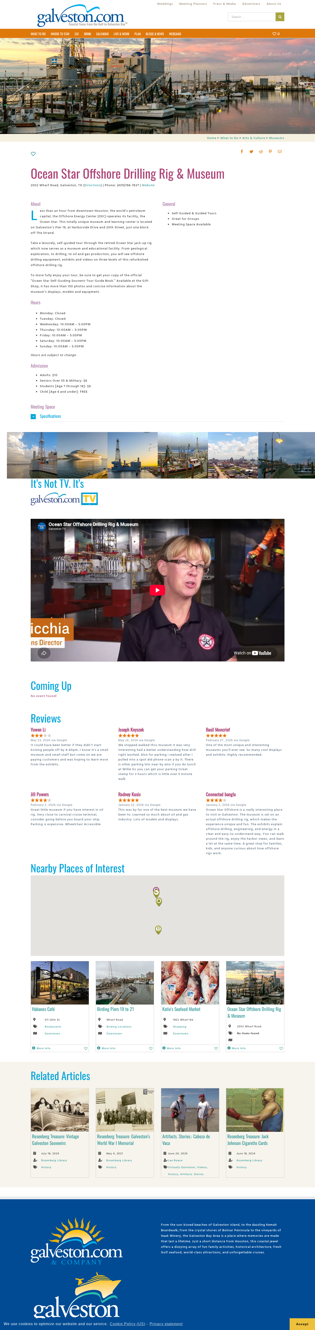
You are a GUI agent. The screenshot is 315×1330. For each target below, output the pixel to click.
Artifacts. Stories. (192, 1174)
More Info (44, 1048)
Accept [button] (302, 1324)
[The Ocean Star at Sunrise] (144, 434)
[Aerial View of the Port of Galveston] (245, 434)
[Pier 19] (195, 434)
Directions (92, 185)
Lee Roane (175, 1160)
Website (148, 185)
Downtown (52, 1033)
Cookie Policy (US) (127, 1324)
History (46, 1167)
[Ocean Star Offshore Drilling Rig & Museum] (44, 434)
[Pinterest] (270, 151)
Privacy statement (166, 1324)
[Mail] (280, 151)
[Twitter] (251, 151)
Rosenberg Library (54, 1160)
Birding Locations (119, 1026)
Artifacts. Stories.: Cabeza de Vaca (186, 1139)
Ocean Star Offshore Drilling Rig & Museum (254, 1012)
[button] (156, 894)
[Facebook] (242, 151)
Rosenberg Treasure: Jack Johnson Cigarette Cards (248, 1139)
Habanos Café (43, 1008)
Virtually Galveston (181, 1167)
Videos (202, 1167)
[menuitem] (165, 3)
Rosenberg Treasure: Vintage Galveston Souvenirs (55, 1139)
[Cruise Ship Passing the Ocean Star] (94, 434)
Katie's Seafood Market (181, 1008)
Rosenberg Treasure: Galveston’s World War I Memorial (123, 1139)
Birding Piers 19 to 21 (115, 1008)
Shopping (180, 1026)
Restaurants (53, 1026)
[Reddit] (261, 151)
